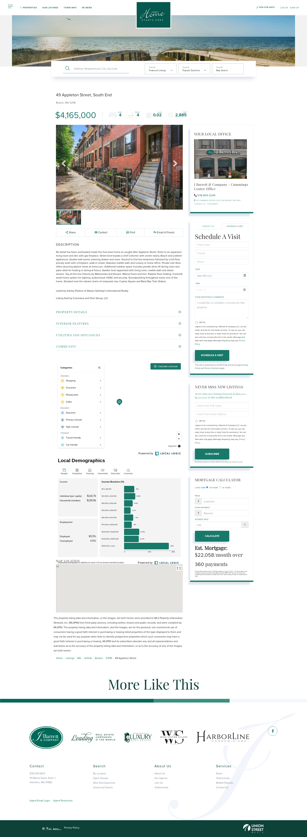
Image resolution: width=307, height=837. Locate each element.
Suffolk (88, 658)
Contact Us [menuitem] (222, 787)
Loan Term (200, 488)
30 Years (213, 488)
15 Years (226, 488)
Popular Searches (191, 70)
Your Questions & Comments (209, 297)
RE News (87, 7)
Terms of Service (212, 368)
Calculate (212, 536)
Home (59, 658)
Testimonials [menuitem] (161, 787)
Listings (70, 658)
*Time (197, 283)
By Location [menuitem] (99, 773)
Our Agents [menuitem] (160, 778)
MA (79, 658)
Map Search (222, 70)
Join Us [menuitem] (158, 782)
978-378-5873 (267, 7)
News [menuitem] (219, 773)
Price (197, 496)
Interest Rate (202, 519)
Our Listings (50, 7)
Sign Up (294, 7)
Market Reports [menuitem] (224, 782)
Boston (99, 658)
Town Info (70, 7)
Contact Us (199, 204)
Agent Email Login (40, 800)
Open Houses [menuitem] (100, 778)
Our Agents (212, 204)
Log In (284, 7)
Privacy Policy (71, 827)
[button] (67, 68)
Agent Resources (62, 800)
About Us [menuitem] (159, 773)
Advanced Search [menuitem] (103, 787)
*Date (197, 269)
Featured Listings (157, 70)
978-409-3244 (206, 195)
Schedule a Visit (235, 226)
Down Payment (202, 507)
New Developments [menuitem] (104, 782)
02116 (109, 658)
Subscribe (212, 454)
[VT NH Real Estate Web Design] (253, 828)
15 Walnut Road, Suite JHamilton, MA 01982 (42, 780)
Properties (29, 7)
